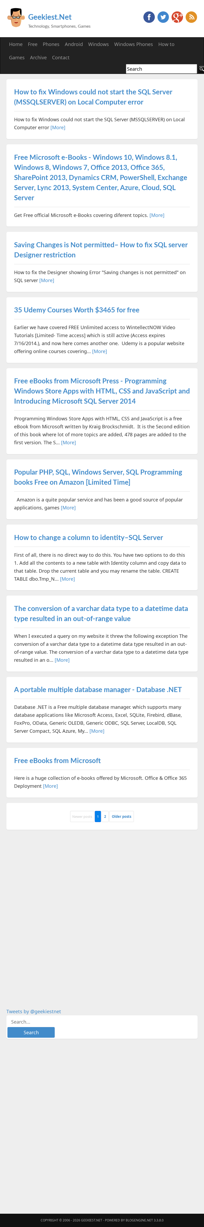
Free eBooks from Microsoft (57, 760)
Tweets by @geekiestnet (33, 1011)
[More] (57, 127)
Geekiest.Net (49, 17)
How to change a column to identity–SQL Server (88, 537)
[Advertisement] (46, 915)
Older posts (121, 816)
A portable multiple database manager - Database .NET (98, 689)
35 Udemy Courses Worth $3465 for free (76, 310)
